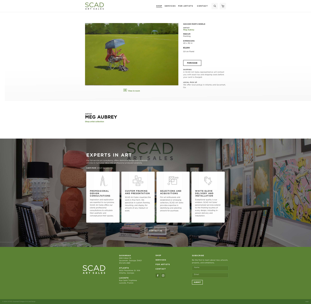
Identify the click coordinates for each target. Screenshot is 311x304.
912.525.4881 (124, 263)
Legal (307, 301)
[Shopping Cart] (223, 6)
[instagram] (163, 275)
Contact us (155, 231)
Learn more (91, 168)
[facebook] (158, 275)
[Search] (215, 6)
